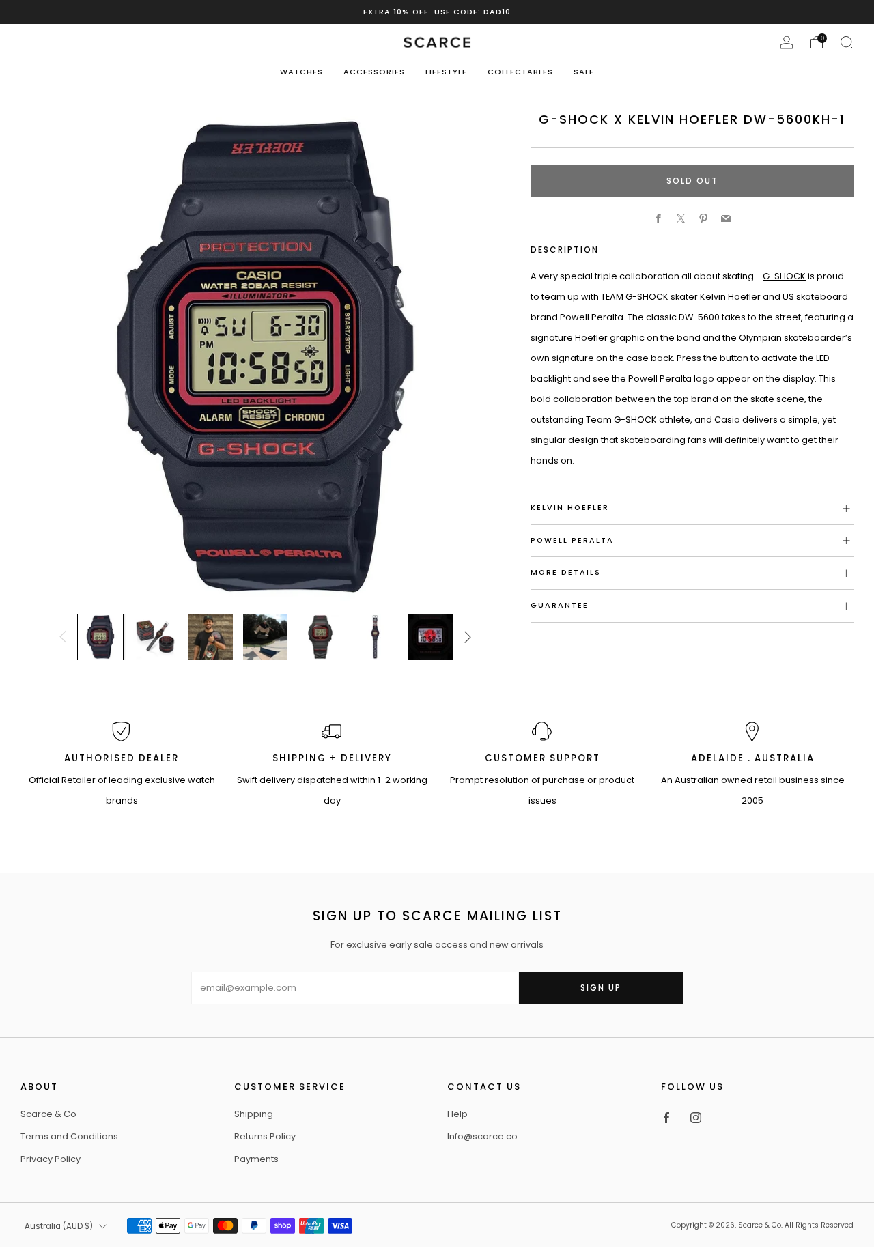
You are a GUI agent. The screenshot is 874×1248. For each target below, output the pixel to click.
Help (457, 1114)
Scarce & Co (48, 1114)
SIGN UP (600, 987)
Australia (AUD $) (59, 1226)
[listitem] (437, 12)
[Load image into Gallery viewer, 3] (210, 637)
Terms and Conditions (69, 1136)
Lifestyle (446, 71)
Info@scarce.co (482, 1136)
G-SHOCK (784, 276)
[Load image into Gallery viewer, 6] (375, 637)
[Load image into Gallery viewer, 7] (430, 637)
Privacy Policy (50, 1159)
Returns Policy (265, 1136)
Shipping (253, 1114)
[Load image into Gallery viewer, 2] (155, 637)
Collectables (520, 71)
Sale (584, 71)
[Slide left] (63, 637)
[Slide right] (468, 637)
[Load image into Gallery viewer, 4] (265, 637)
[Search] (847, 42)
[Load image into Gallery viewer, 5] (320, 637)
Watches (301, 71)
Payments (256, 1159)
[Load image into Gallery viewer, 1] (100, 637)
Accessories (374, 71)
